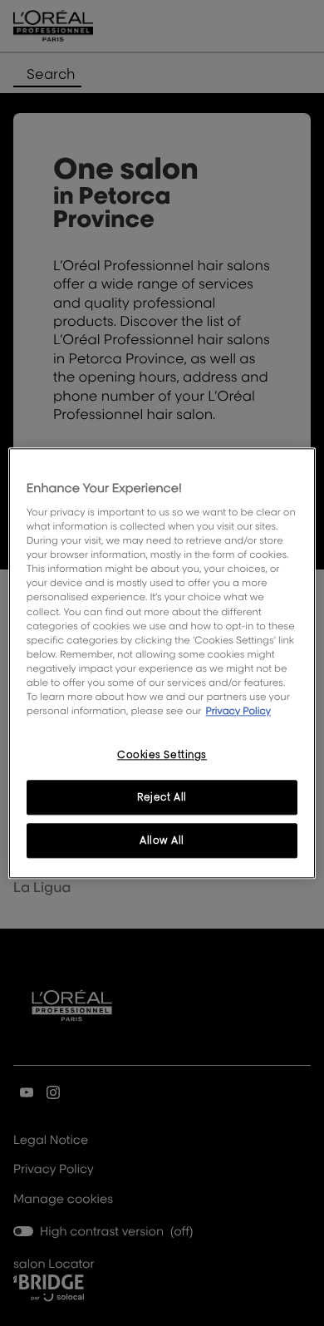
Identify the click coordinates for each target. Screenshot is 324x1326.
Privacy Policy (238, 710)
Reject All (162, 797)
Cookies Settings (162, 754)
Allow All (162, 840)
